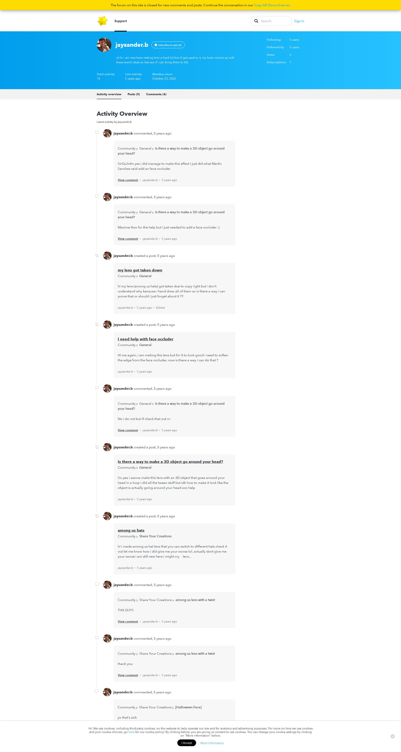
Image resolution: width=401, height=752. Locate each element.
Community (127, 148)
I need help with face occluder (145, 339)
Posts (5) (134, 94)
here (131, 732)
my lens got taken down (140, 270)
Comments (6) (156, 94)
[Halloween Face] (188, 707)
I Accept (186, 742)
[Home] (102, 21)
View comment (128, 180)
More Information (212, 743)
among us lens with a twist (195, 600)
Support (120, 21)
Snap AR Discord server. (272, 5)
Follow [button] (168, 45)
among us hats (131, 530)
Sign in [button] (299, 21)
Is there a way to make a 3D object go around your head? (170, 461)
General (145, 148)
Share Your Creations (155, 536)
